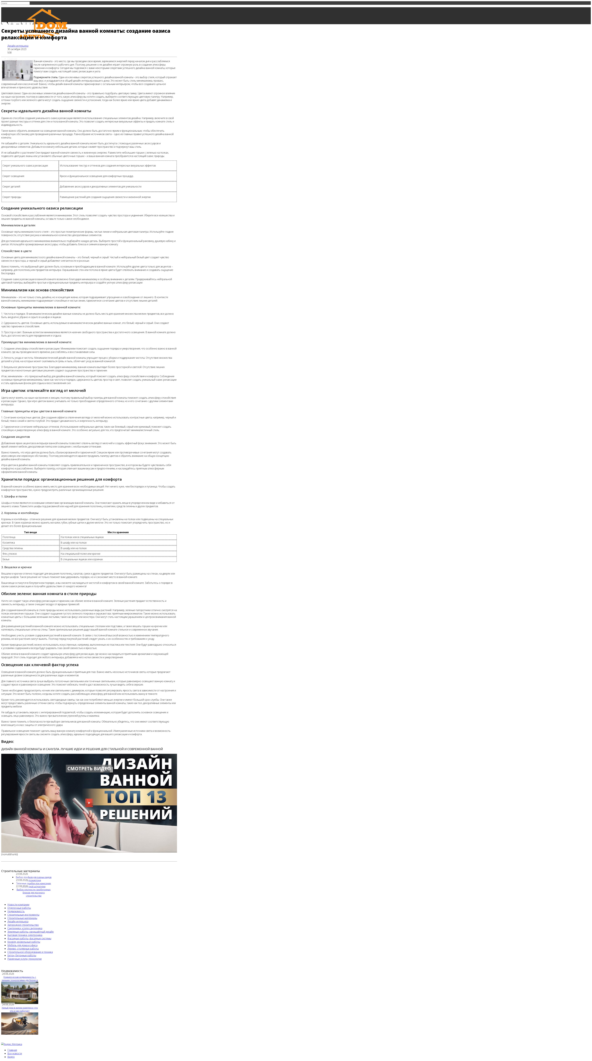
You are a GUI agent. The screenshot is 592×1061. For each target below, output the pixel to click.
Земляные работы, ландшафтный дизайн (30, 931)
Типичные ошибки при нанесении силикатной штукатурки (33, 885)
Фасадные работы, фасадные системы (29, 938)
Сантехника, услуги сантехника (24, 928)
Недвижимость (16, 911)
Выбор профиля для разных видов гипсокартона (33, 879)
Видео (11, 1057)
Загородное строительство (23, 925)
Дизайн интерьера (17, 45)
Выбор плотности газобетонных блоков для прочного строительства (34, 892)
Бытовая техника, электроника (24, 935)
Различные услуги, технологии (24, 958)
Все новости (14, 75)
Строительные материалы (22, 918)
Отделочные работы (19, 908)
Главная (12, 58)
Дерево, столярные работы (23, 948)
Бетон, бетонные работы (21, 955)
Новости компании (18, 904)
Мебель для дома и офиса (22, 945)
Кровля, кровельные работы (23, 942)
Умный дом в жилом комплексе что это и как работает (20, 1009)
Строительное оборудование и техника (30, 952)
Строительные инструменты (23, 914)
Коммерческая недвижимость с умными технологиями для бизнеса (20, 979)
